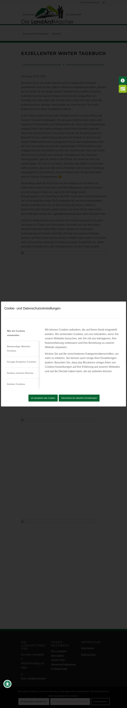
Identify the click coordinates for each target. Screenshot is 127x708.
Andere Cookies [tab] (16, 384)
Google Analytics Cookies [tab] (21, 361)
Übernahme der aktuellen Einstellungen (79, 398)
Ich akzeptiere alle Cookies (43, 398)
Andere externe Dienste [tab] (20, 373)
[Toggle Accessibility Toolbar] (7, 684)
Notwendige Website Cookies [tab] (18, 348)
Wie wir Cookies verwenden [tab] (16, 333)
